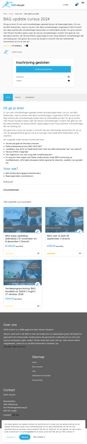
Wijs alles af (11, 437)
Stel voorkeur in (39, 437)
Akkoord (25, 437)
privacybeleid (28, 432)
